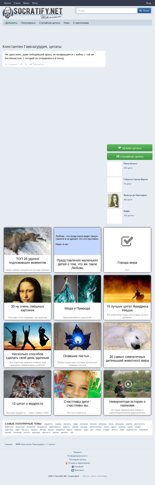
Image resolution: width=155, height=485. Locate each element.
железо (93, 423)
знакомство (131, 429)
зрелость (46, 432)
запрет (138, 426)
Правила (77, 452)
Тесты (35, 3)
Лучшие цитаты (131, 148)
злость (115, 429)
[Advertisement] (77, 35)
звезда (43, 429)
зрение (56, 432)
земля (69, 429)
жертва (129, 423)
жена (111, 423)
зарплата (9, 429)
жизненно (31, 426)
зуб (71, 432)
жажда (58, 423)
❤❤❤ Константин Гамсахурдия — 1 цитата (35, 444)
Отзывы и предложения (79, 462)
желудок (103, 423)
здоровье (60, 429)
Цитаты (7, 3)
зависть (66, 426)
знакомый (143, 429)
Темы (66, 22)
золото (27, 432)
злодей (106, 429)
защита (34, 429)
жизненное (42, 426)
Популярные (28, 22)
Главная (8, 444)
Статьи (17, 3)
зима (86, 429)
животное (9, 426)
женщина (119, 423)
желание (84, 423)
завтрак (83, 426)
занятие (121, 426)
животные (20, 426)
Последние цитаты (77, 459)
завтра (75, 426)
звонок (51, 429)
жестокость (139, 423)
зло (91, 429)
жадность (48, 423)
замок (113, 426)
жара (75, 423)
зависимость (55, 426)
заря (17, 429)
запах (130, 426)
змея (122, 429)
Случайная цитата (49, 22)
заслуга (25, 429)
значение (17, 432)
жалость (67, 423)
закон (106, 426)
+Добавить (11, 22)
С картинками (81, 22)
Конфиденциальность (77, 455)
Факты (26, 3)
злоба (98, 429)
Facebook (79, 466)
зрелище (36, 432)
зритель (64, 432)
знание (8, 432)
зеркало (78, 429)
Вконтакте (79, 470)
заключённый (95, 426)
